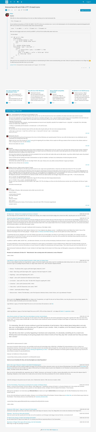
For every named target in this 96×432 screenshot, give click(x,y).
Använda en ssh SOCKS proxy (80, 90)
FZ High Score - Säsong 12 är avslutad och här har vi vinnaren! (22, 214)
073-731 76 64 (46, 429)
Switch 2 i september (65, 311)
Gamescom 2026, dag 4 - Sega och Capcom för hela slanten (22, 409)
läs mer (87, 133)
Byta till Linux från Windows (36, 90)
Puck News (83, 366)
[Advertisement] (48, 84)
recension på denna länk (42, 396)
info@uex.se (55, 429)
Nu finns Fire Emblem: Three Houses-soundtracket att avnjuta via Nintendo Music (27, 384)
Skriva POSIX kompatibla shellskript (57, 91)
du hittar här (68, 395)
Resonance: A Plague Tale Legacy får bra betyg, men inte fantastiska (24, 422)
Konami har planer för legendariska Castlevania (18, 218)
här (52, 303)
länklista (28, 141)
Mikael (11, 13)
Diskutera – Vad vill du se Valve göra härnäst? (18, 413)
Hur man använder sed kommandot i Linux (12, 91)
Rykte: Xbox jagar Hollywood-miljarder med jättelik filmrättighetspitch (24, 365)
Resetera (9, 367)
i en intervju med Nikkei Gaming (45, 231)
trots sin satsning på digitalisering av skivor (36, 349)
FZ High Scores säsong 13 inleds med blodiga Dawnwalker (21, 417)
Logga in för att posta (85, 10)
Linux (8, 10)
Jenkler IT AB (13, 64)
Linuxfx (29, 140)
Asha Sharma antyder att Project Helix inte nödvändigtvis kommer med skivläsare (27, 316)
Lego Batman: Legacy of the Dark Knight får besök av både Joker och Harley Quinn (27, 260)
